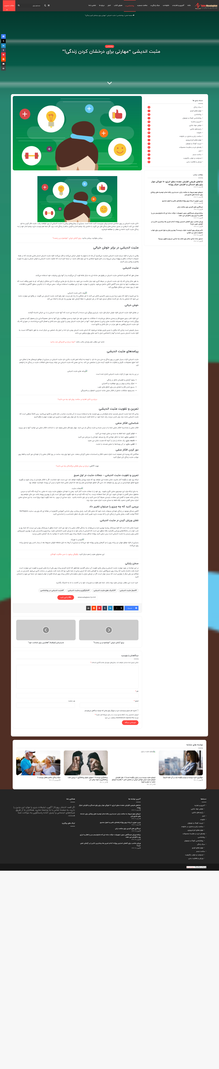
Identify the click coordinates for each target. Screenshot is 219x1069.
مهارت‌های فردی (195, 111)
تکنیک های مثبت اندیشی (104, 590)
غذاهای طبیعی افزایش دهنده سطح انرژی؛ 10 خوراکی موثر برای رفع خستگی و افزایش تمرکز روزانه (177, 183)
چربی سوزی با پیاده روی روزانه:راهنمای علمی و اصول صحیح (182, 201)
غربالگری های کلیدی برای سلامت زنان (190, 207)
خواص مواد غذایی (195, 125)
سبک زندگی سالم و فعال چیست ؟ (48, 777)
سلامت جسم (143, 5)
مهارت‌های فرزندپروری (193, 140)
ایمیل (136, 701)
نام (136, 691)
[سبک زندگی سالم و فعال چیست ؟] (38, 762)
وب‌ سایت (71, 701)
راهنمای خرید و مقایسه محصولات (190, 147)
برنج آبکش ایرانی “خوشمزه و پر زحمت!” (66, 238)
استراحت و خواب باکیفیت (192, 158)
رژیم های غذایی (195, 129)
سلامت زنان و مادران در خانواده (190, 136)
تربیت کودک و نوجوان (193, 143)
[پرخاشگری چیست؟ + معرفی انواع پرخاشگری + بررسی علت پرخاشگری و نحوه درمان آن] (86, 762)
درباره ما (101, 5)
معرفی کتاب (118, 5)
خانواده (166, 5)
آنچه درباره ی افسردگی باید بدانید (62, 342)
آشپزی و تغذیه (179, 5)
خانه (189, 5)
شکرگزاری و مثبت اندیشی (78, 590)
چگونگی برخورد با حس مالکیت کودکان (64, 554)
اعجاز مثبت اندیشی (127, 590)
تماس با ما (92, 5)
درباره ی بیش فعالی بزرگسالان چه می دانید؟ (72, 466)
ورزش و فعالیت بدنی (193, 162)
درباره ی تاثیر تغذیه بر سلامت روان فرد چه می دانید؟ (77, 399)
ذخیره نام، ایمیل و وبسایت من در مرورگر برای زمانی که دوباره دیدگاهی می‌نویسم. (110, 711)
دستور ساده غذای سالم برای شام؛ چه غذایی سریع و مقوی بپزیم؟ (180, 239)
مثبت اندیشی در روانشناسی (51, 590)
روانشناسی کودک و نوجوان (191, 118)
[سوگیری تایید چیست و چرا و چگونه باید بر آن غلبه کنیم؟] (181, 762)
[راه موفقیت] (205, 6)
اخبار (109, 5)
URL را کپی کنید (65, 597)
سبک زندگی (156, 5)
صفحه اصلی (129, 15)
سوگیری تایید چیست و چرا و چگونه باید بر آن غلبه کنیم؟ (183, 777)
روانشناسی (130, 6)
